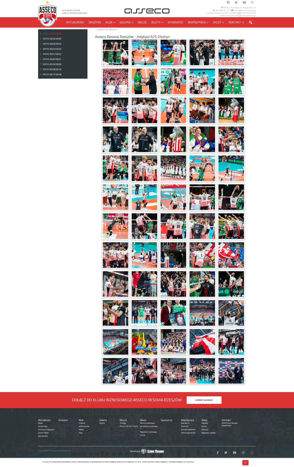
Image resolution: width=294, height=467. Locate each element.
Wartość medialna (188, 429)
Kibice (143, 420)
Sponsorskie (43, 436)
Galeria (125, 22)
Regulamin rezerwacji (148, 432)
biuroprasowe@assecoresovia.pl (241, 15)
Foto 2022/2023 (52, 49)
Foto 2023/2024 (52, 44)
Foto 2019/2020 (52, 64)
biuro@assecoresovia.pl (244, 10)
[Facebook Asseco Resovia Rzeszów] (228, 2)
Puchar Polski (43, 433)
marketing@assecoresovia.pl (242, 13)
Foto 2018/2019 (52, 69)
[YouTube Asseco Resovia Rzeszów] (244, 2)
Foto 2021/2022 (52, 54)
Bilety (155, 22)
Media (81, 429)
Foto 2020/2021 (52, 59)
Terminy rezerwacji (147, 423)
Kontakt (234, 22)
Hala (81, 433)
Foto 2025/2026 (52, 33)
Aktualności (75, 22)
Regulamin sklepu (208, 433)
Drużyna (95, 22)
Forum (142, 435)
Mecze (142, 22)
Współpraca (197, 22)
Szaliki (204, 426)
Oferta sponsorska (188, 433)
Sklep (217, 22)
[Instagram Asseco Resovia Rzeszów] (252, 2)
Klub (108, 22)
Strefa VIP (185, 426)
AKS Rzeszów (84, 426)
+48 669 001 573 (223, 10)
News (40, 423)
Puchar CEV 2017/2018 (129, 426)
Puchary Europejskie (46, 429)
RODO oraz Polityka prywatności (230, 424)
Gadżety (204, 423)
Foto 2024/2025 (52, 38)
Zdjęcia (102, 423)
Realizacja (135, 451)
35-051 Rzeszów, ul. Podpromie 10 (239, 8)
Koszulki (204, 429)
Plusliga (123, 423)
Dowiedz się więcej (204, 400)
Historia (82, 423)
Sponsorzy (175, 22)
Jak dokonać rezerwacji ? (149, 427)
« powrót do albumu (106, 29)
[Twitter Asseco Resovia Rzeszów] (236, 2)
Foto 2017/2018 (52, 74)
